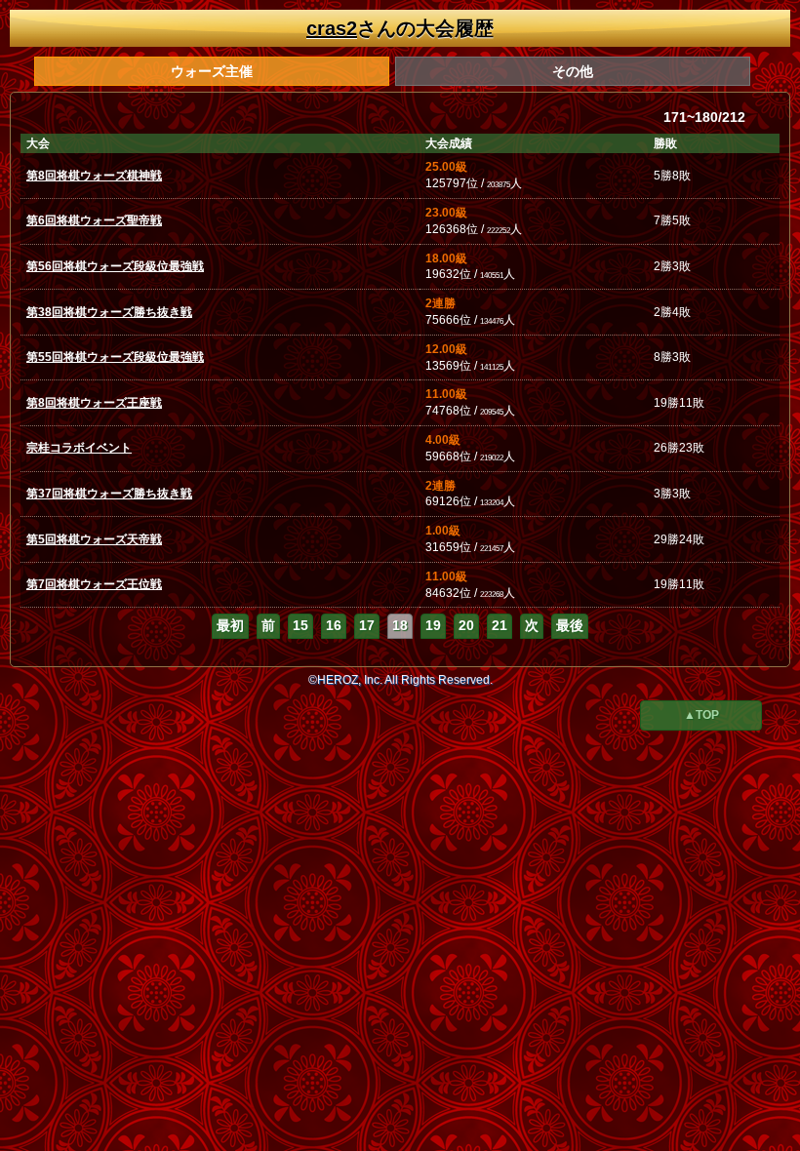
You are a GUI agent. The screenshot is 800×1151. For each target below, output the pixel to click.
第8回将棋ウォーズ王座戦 (94, 403)
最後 (569, 625)
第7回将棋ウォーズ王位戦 (94, 584)
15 (300, 625)
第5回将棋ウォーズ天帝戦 (94, 539)
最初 (230, 625)
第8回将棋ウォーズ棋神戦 (94, 175)
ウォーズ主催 (212, 71)
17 (367, 625)
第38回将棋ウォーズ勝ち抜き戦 (109, 312)
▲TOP (701, 715)
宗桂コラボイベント (79, 448)
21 (499, 625)
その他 (572, 71)
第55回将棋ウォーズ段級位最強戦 (115, 357)
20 (466, 625)
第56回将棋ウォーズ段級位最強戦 (115, 266)
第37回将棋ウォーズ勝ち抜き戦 (109, 493)
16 (333, 625)
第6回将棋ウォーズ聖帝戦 (94, 220)
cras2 (331, 28)
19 (433, 625)
